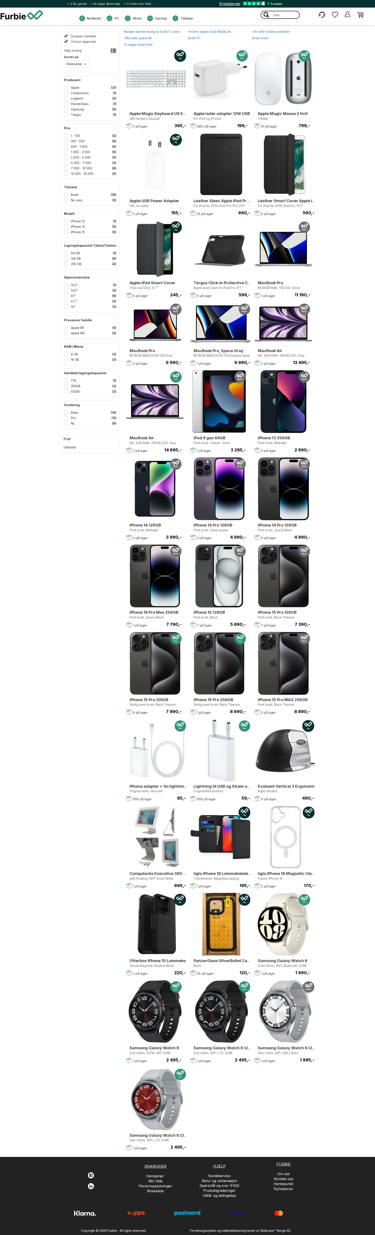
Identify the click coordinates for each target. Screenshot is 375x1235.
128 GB (75, 258)
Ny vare (76, 200)
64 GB (75, 253)
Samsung (77, 109)
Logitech (76, 98)
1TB (73, 380)
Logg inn (347, 14)
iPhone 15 (77, 232)
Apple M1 (77, 328)
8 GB (74, 354)
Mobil (137, 18)
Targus (75, 114)
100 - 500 (77, 141)
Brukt (74, 195)
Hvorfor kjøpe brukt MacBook (209, 31)
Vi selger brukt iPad (138, 44)
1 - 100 (75, 136)
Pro (73, 418)
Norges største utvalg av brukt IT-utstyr (152, 31)
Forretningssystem (203, 1230)
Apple (74, 87)
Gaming (161, 18)
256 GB (75, 264)
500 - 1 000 (78, 146)
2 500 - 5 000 (80, 157)
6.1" (73, 296)
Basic (74, 412)
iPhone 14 (77, 226)
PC (117, 18)
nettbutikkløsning (234, 1230)
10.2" (74, 285)
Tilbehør (187, 18)
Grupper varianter (83, 36)
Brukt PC (194, 38)
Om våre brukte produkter (271, 31)
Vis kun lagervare (83, 41)
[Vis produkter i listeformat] (113, 51)
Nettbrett (94, 18)
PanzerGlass (79, 104)
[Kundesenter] (322, 14)
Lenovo (70, 447)
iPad (67, 439)
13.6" (74, 290)
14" (73, 306)
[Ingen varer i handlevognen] (360, 14)
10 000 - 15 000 (81, 173)
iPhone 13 (77, 221)
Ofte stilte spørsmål (137, 38)
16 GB (74, 359)
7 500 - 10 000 (81, 168)
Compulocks (79, 93)
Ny (72, 423)
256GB (75, 386)
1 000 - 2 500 (80, 152)
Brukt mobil (260, 38)
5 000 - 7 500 (80, 163)
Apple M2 (77, 333)
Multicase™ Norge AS (275, 1230)
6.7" (73, 301)
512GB (75, 391)
